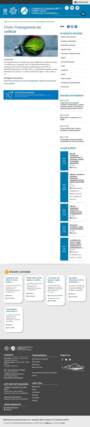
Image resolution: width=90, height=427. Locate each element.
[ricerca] (83, 14)
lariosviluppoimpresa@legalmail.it (13, 377)
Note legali (35, 395)
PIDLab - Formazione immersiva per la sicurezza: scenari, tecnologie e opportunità (77, 158)
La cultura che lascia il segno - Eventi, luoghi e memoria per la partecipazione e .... (77, 244)
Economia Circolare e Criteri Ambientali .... (76, 280)
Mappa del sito (36, 386)
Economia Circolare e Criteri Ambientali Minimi (76, 227)
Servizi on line (82, 2)
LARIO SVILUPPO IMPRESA (12, 397)
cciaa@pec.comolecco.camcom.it (14, 374)
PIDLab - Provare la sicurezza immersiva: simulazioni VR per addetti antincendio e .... (77, 179)
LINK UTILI (37, 383)
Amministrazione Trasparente (40, 359)
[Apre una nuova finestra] (68, 26)
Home (9, 21)
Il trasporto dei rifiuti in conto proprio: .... (12, 280)
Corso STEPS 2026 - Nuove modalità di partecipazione (70, 129)
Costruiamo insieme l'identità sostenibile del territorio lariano (72, 140)
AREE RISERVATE (12, 404)
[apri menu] (5, 11)
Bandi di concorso (37, 367)
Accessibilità (35, 397)
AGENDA (8, 409)
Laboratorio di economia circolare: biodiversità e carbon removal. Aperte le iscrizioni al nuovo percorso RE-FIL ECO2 (72, 105)
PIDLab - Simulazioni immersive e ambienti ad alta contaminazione (76, 210)
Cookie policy (36, 392)
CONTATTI (8, 355)
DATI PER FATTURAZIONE (16, 384)
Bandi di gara (35, 364)
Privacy (34, 389)
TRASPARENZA (39, 355)
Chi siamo (15, 21)
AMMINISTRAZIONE (11, 407)
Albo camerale (36, 361)
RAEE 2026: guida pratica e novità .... (34, 279)
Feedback (34, 400)
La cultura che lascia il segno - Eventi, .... (54, 280)
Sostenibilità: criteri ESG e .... (12, 310)
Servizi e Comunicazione (26, 21)
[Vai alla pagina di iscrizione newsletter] (31, 95)
